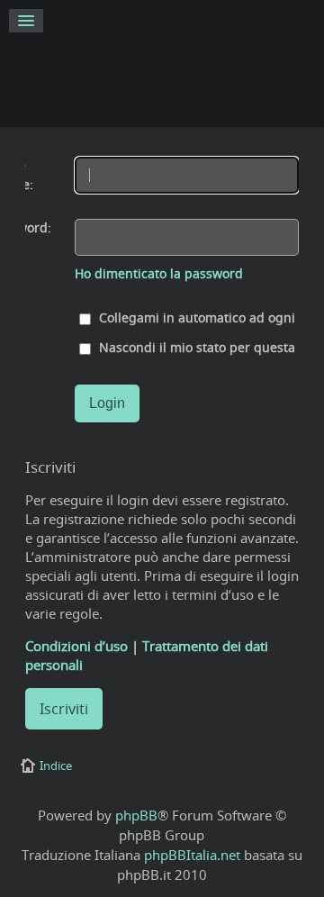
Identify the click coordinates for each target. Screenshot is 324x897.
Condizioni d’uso (76, 646)
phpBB (136, 815)
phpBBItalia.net (192, 855)
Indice (56, 765)
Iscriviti (64, 709)
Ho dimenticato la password (159, 274)
